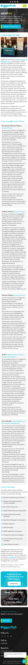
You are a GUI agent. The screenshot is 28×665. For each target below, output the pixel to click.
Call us (27, 661)
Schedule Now (14, 583)
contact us (11, 557)
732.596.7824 (14, 602)
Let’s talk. (6, 621)
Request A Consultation (10, 27)
